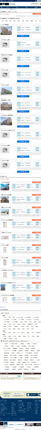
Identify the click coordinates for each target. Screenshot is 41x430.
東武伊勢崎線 (15, 348)
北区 (29, 336)
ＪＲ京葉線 (20, 357)
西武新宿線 (20, 350)
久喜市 (10, 328)
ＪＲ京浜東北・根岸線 (13, 343)
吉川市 (14, 324)
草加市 (37, 410)
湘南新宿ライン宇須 (26, 362)
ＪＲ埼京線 (6, 343)
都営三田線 (26, 355)
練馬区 (5, 338)
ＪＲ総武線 (18, 362)
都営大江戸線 (6, 357)
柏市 (18, 332)
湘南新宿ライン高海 (20, 364)
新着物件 (20, 407)
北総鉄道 (38, 350)
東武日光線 (21, 348)
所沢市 (28, 328)
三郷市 (10, 324)
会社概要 (2, 404)
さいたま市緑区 (13, 319)
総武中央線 (6, 355)
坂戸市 (33, 328)
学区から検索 (21, 404)
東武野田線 (33, 348)
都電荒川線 (12, 362)
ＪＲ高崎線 (28, 343)
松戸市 (5, 332)
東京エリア (37, 404)
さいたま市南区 (6, 319)
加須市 (23, 328)
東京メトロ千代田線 (7, 348)
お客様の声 (2, 410)
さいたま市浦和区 (28, 317)
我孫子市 (23, 332)
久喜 (2, 20)
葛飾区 (10, 336)
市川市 (33, 332)
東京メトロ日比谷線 (13, 355)
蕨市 (14, 317)
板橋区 (38, 336)
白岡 (23, 20)
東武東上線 (27, 348)
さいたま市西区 (36, 319)
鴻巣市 (35, 321)
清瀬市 (20, 336)
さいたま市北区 (28, 319)
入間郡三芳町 (16, 326)
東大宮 (19, 20)
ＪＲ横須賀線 (13, 369)
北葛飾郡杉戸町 (30, 324)
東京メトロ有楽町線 (34, 355)
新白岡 (27, 20)
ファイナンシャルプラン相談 (5, 413)
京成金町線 (20, 355)
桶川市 (26, 321)
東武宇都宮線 (34, 362)
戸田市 (10, 317)
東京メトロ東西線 (13, 357)
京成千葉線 (26, 357)
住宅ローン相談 (13, 413)
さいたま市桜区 (21, 319)
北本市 (30, 321)
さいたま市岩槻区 (15, 321)
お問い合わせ (33, 394)
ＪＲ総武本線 (33, 369)
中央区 (16, 338)
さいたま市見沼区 (7, 321)
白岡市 (19, 328)
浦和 (14, 20)
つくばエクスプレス (7, 350)
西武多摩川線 (26, 369)
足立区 (5, 336)
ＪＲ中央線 (6, 364)
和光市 (5, 328)
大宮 (36, 20)
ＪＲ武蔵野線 (22, 343)
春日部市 (23, 324)
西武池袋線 (14, 350)
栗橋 (6, 20)
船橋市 (28, 332)
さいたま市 (37, 407)
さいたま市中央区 (36, 317)
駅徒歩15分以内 (21, 410)
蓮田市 (14, 328)
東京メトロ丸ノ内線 (29, 364)
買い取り (12, 407)
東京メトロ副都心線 (34, 357)
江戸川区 (14, 336)
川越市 (5, 326)
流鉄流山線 (32, 350)
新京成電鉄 (26, 350)
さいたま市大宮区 (20, 317)
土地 (27, 410)
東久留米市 (10, 338)
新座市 (28, 326)
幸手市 (36, 324)
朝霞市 (37, 326)
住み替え (12, 410)
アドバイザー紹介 (3, 407)
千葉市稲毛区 (38, 332)
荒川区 (33, 336)
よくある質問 (13, 404)
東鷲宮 (32, 20)
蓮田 (10, 20)
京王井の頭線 (6, 362)
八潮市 (5, 324)
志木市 (32, 326)
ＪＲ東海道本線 (6, 369)
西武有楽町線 (12, 364)
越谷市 (19, 324)
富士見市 (10, 326)
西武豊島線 (20, 369)
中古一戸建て (29, 407)
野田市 (10, 332)
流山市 (14, 332)
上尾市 (21, 321)
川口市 (5, 317)
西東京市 (24, 336)
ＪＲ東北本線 (34, 343)
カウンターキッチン (30, 404)
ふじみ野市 (22, 326)
